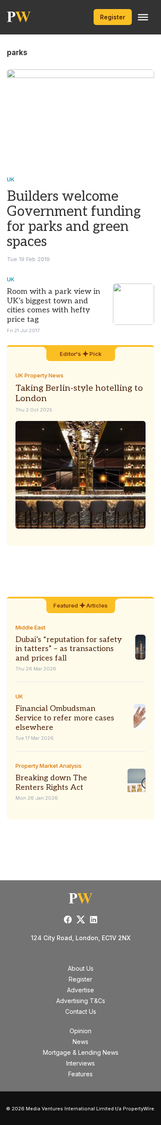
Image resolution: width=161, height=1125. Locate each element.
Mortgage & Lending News (80, 1052)
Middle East (30, 627)
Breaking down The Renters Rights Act (51, 782)
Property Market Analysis (48, 765)
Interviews (80, 1063)
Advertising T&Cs (80, 1000)
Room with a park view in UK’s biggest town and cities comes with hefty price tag (53, 305)
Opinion (80, 1031)
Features (80, 1074)
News (80, 1041)
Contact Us (80, 1011)
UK (11, 179)
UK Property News (39, 375)
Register (112, 17)
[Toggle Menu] (143, 17)
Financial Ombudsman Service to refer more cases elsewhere (64, 718)
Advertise (80, 990)
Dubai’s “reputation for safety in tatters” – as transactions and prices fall (68, 649)
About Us (81, 968)
